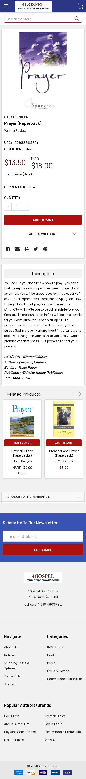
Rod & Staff (53, 724)
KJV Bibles (55, 647)
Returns (10, 655)
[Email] (17, 249)
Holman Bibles (55, 716)
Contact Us (12, 676)
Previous (74, 394)
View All (50, 739)
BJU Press (12, 716)
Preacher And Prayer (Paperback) (64, 453)
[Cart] (80, 6)
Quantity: (13, 197)
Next (79, 394)
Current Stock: (19, 187)
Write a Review (15, 130)
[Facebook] (8, 249)
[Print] (27, 249)
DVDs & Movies (58, 671)
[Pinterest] (45, 249)
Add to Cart (22, 442)
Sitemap (10, 684)
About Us (11, 647)
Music (51, 663)
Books (52, 655)
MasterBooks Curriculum (63, 732)
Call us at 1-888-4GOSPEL (43, 604)
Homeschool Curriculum (64, 679)
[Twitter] (36, 249)
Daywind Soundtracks (20, 732)
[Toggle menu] (6, 6)
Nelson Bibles (14, 739)
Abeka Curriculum (17, 724)
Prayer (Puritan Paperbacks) (22, 453)
